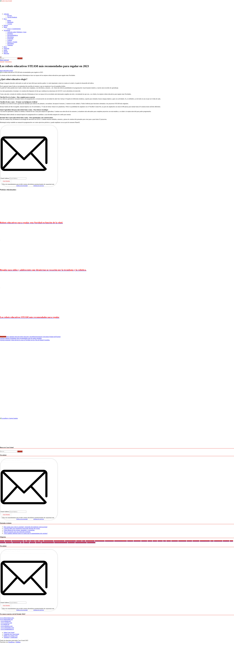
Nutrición (6, 48)
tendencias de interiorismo (60, 542)
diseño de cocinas (90, 541)
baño (24, 541)
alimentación (8, 541)
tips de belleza (71, 542)
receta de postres (182, 541)
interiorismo (144, 541)
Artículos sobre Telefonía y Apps (16, 32)
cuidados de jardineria (70, 541)
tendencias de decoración (47, 542)
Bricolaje (32, 541)
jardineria (150, 541)
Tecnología (7, 30)
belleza (28, 541)
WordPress (11, 642)
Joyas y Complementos (14, 28)
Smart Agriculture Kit (45, 336)
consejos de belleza (48, 541)
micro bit (8, 336)
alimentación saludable (17, 541)
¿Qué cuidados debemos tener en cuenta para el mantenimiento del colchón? (26, 533)
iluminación (130, 541)
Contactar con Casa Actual (11, 634)
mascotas (155, 541)
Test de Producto (12, 17)
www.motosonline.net (6, 619)
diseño (83, 541)
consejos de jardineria (59, 541)
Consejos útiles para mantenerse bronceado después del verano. (22, 528)
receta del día (174, 541)
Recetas (9, 15)
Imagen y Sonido (12, 42)
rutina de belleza (16, 542)
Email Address (5, 178)
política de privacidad (22, 185)
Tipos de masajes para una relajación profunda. (17, 532)
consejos (41, 541)
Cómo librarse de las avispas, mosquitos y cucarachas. (19, 530)
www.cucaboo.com (6, 623)
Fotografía (10, 38)
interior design (137, 541)
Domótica (10, 33)
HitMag (18, 642)
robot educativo (15, 336)
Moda (5, 27)
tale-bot (53, 336)
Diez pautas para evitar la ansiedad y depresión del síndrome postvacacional (25, 527)
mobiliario (160, 541)
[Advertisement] (33, 7)
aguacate (2, 541)
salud (22, 542)
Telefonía (10, 45)
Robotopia (36, 336)
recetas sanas (9, 542)
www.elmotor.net (6, 621)
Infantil (6, 51)
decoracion (79, 541)
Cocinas (9, 24)
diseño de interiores (100, 541)
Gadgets (9, 40)
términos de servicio (38, 185)
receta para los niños (205, 541)
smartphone (32, 542)
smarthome (26, 542)
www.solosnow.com (7, 626)
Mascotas (6, 53)
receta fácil (189, 541)
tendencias (38, 542)
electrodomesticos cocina (120, 541)
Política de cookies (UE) (11, 635)
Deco (5, 19)
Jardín (5, 50)
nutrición (168, 541)
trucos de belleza (91, 542)
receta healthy (196, 541)
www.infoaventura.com (7, 618)
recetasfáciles (226, 541)
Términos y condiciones (10, 637)
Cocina (37, 541)
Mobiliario (10, 22)
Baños (9, 20)
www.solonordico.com (7, 627)
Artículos (6, 14)
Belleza (6, 25)
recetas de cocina (218, 541)
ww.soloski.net (5, 624)
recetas (212, 541)
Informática (10, 43)
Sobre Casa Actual (9, 632)
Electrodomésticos (12, 35)
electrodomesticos (109, 541)
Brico (5, 47)
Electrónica (10, 37)
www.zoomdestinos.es (7, 629)
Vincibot (58, 336)
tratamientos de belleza (81, 542)
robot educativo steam (26, 336)
